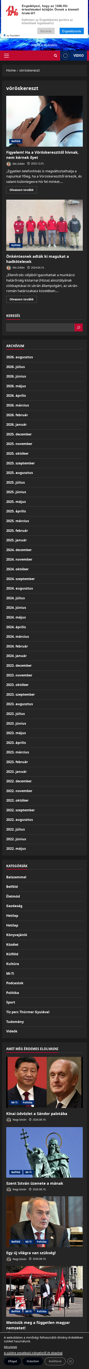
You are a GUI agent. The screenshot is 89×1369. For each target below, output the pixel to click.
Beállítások (55, 1361)
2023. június (16, 723)
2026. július (15, 366)
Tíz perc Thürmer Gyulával (27, 1012)
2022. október (17, 800)
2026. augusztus (19, 357)
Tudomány (15, 1021)
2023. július (15, 713)
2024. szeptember (20, 579)
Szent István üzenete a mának (34, 1183)
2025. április (16, 511)
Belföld (15, 141)
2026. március (17, 405)
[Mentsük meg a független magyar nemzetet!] (44, 1291)
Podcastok (14, 983)
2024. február (17, 646)
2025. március (17, 521)
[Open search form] (55, 56)
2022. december (19, 781)
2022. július (15, 829)
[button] (6, 55)
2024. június (16, 607)
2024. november (19, 559)
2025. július (15, 482)
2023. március (17, 752)
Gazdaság (14, 906)
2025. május (16, 501)
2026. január (16, 424)
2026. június (16, 376)
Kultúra (12, 963)
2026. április (16, 395)
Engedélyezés (71, 31)
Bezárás (46, 31)
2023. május (16, 733)
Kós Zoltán (18, 163)
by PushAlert (13, 35)
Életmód (13, 896)
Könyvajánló (16, 935)
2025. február (17, 530)
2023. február (17, 762)
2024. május (16, 617)
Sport (10, 1002)
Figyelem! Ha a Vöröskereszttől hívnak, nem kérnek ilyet (44, 121)
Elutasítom (33, 1361)
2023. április (16, 742)
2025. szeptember (20, 463)
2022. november (19, 791)
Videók (11, 1031)
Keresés (13, 315)
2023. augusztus (19, 704)
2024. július (15, 598)
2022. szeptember (20, 810)
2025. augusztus (19, 472)
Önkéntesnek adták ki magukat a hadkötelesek (44, 225)
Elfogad (12, 1361)
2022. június (16, 839)
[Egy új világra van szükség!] (44, 1221)
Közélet (12, 944)
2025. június (16, 492)
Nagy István (19, 1119)
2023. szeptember (20, 694)
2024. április (16, 627)
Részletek (10, 1347)
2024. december (19, 550)
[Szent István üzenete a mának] (44, 1152)
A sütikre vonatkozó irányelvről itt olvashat (33, 1353)
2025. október (17, 453)
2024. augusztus (19, 588)
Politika (12, 992)
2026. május (16, 386)
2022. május (16, 848)
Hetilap (12, 915)
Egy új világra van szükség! (31, 1252)
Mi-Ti (10, 973)
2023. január (16, 771)
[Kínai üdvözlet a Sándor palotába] (44, 1082)
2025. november (19, 443)
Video (78, 55)
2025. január (16, 540)
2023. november (19, 675)
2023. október (17, 684)
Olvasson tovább (23, 190)
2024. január (16, 655)
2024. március (17, 636)
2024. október (17, 569)
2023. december (19, 665)
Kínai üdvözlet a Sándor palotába (36, 1113)
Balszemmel (16, 877)
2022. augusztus (19, 819)
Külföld (15, 245)
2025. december (19, 434)
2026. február (17, 415)
